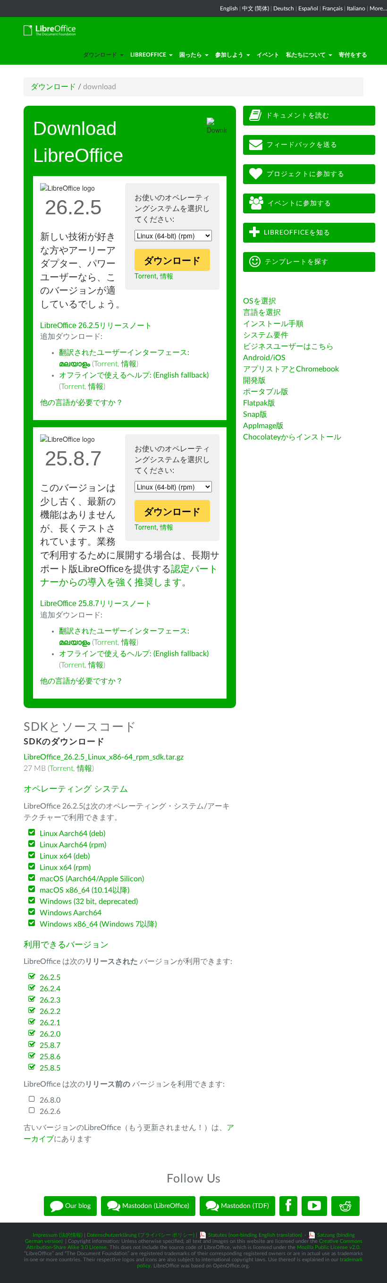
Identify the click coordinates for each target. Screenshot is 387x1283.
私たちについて (306, 55)
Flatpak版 (259, 403)
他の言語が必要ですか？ (81, 402)
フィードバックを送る (302, 145)
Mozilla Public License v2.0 (328, 1247)
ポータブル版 (265, 392)
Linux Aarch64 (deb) (72, 833)
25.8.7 (50, 1045)
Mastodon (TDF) (244, 1206)
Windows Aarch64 (70, 913)
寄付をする (353, 55)
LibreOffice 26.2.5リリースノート (96, 325)
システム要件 (265, 335)
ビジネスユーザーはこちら (288, 346)
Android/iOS (264, 358)
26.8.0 (50, 1100)
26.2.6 (50, 1111)
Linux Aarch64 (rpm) (73, 845)
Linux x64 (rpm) (65, 867)
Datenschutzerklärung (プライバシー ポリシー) (140, 1235)
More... (378, 8)
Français (332, 8)
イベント (268, 55)
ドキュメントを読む (297, 115)
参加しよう (229, 55)
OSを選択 (259, 301)
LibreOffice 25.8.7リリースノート (96, 603)
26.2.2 (50, 1011)
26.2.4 (50, 989)
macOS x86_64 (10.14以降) (84, 890)
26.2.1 (50, 1023)
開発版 (254, 380)
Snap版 (255, 414)
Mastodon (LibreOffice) (154, 1206)
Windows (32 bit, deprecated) (89, 901)
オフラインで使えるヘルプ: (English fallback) (134, 375)
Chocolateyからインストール (292, 437)
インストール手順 (273, 324)
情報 (166, 275)
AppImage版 (263, 426)
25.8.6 (50, 1057)
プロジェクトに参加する (306, 174)
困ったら (190, 55)
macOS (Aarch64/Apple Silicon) (92, 879)
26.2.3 (50, 1000)
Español (308, 8)
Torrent (145, 275)
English (229, 8)
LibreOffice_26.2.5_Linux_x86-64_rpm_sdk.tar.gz (104, 757)
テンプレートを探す (296, 262)
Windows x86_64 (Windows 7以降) (98, 924)
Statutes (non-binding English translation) (255, 1235)
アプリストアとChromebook (291, 369)
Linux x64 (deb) (65, 856)
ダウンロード (100, 55)
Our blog (77, 1206)
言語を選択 (262, 312)
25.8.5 (50, 1068)
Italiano (356, 8)
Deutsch (283, 8)
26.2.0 (50, 1034)
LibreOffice (148, 55)
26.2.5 (50, 977)
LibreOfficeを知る (297, 232)
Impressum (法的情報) (58, 1235)
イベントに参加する (299, 203)
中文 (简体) (255, 8)
